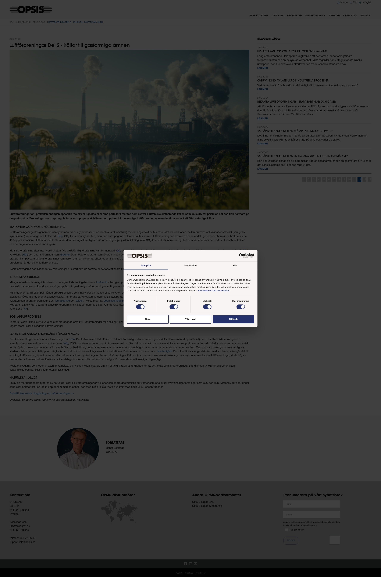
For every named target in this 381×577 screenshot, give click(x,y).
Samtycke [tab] (146, 265)
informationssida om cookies (213, 290)
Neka (147, 319)
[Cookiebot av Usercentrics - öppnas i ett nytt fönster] (241, 255)
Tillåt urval (190, 319)
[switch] (174, 307)
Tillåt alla (233, 319)
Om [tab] (235, 265)
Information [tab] (190, 265)
